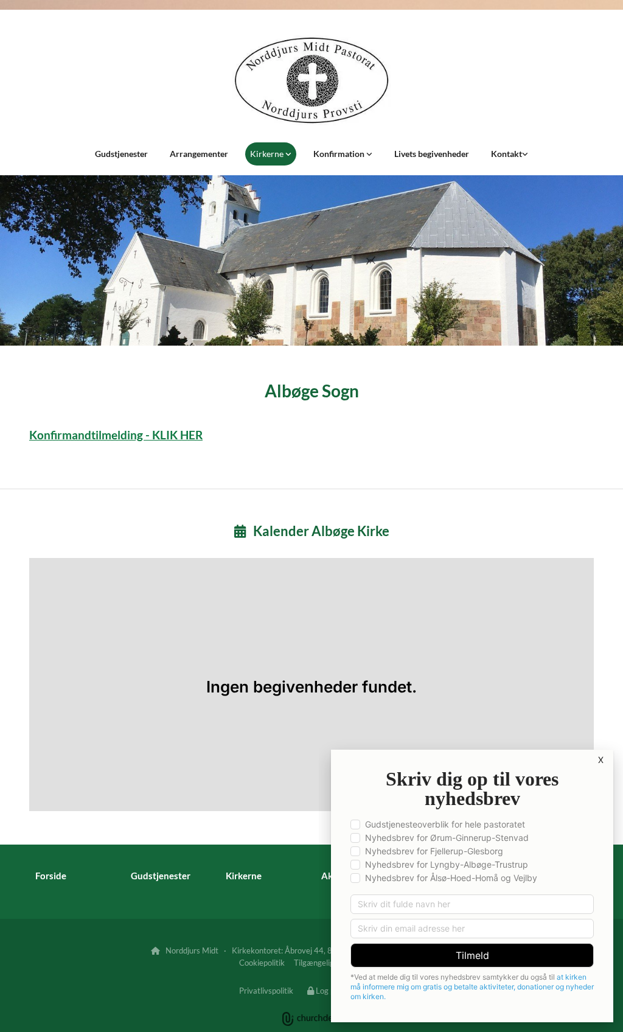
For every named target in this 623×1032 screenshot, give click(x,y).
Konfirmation (339, 153)
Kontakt (506, 153)
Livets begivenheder (431, 153)
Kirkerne (267, 153)
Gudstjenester (121, 153)
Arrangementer (199, 153)
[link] (270, 154)
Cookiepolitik (262, 963)
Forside (50, 875)
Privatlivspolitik (266, 990)
